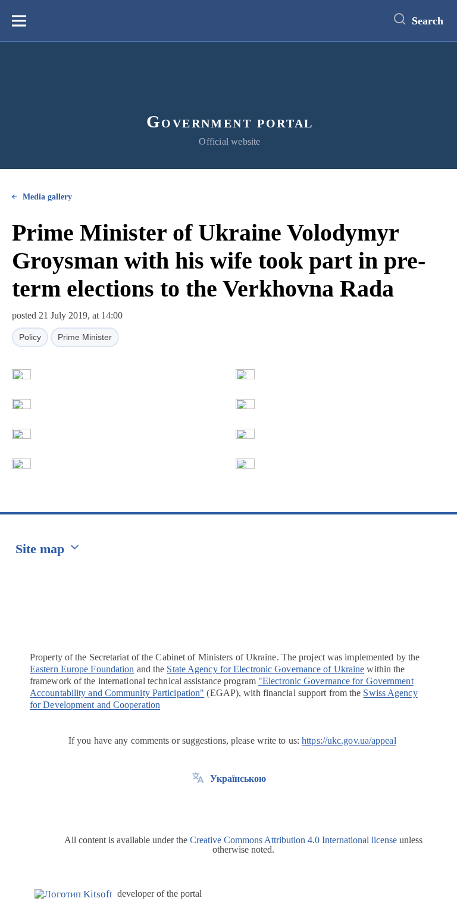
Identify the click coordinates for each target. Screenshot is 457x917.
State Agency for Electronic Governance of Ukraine (265, 669)
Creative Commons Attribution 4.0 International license (293, 840)
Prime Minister (85, 337)
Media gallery (47, 196)
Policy (30, 337)
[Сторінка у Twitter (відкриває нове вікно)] (198, 806)
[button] (21, 374)
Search (427, 21)
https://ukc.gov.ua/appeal (349, 740)
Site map (39, 548)
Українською (238, 778)
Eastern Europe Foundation (82, 669)
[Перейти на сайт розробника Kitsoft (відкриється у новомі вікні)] (73, 894)
